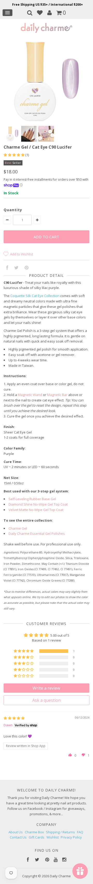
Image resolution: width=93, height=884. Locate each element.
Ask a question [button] (46, 700)
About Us (16, 832)
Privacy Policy (71, 837)
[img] (14, 718)
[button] (14, 155)
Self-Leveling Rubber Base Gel (32, 499)
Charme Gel (18, 528)
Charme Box (34, 832)
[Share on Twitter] (16, 268)
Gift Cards (36, 837)
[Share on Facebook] (7, 268)
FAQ (80, 832)
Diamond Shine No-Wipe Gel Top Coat (38, 504)
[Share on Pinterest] (26, 268)
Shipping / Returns (60, 832)
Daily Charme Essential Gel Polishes (37, 533)
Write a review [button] (46, 688)
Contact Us (18, 837)
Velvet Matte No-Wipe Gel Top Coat (36, 509)
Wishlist (53, 837)
